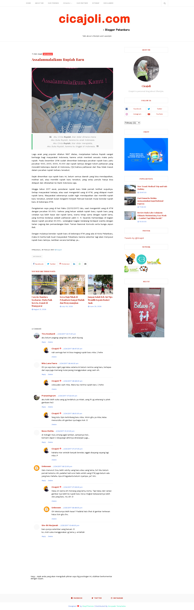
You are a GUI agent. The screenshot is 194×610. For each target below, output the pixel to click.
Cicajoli (55, 348)
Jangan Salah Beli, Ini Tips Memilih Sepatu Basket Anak (100, 300)
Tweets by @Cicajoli (134, 238)
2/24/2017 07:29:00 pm (72, 487)
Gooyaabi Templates (117, 606)
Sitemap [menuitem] (95, 3)
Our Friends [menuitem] (53, 3)
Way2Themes (88, 606)
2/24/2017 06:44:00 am (68, 363)
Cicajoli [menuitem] (66, 3)
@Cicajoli (58, 250)
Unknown (46, 466)
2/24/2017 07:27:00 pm (72, 449)
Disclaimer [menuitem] (108, 3)
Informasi (37, 256)
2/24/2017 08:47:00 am (72, 349)
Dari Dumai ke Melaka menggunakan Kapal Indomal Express (150, 201)
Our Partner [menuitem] (82, 3)
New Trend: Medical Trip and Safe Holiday (152, 187)
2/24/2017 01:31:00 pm (65, 431)
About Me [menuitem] (39, 3)
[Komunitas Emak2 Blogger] (141, 264)
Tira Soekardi (48, 334)
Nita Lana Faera (49, 363)
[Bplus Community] (131, 273)
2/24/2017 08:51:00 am (72, 414)
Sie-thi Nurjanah (50, 525)
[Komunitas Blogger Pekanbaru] (154, 264)
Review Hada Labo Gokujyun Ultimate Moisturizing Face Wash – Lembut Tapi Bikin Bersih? (151, 215)
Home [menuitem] (28, 3)
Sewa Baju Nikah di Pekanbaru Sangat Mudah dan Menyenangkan (72, 300)
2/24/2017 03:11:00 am (66, 334)
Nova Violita (48, 431)
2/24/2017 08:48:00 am (72, 381)
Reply (44, 342)
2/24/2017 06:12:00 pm (62, 466)
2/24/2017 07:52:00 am (67, 396)
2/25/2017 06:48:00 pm (72, 508)
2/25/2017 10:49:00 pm (69, 525)
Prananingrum (49, 396)
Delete (50, 342)
